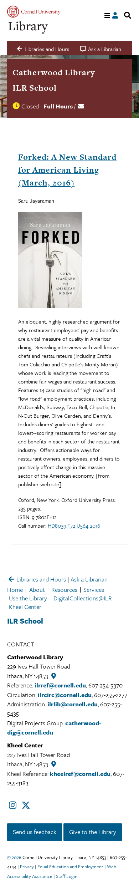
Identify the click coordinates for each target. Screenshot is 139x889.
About (37, 589)
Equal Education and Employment (70, 866)
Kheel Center (25, 606)
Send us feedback (34, 831)
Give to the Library (92, 831)
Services (93, 589)
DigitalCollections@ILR (82, 598)
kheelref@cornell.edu (80, 773)
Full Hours (58, 106)
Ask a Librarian (89, 579)
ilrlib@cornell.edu (72, 704)
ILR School (34, 87)
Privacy (27, 866)
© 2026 (14, 857)
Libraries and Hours (40, 579)
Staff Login (66, 876)
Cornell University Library (28, 28)
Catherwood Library (53, 72)
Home (15, 589)
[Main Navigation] (107, 15)
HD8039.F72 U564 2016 (74, 525)
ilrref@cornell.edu (60, 685)
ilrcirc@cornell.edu (65, 694)
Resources (64, 589)
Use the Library (28, 598)
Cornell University (34, 12)
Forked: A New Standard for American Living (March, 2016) (67, 169)
